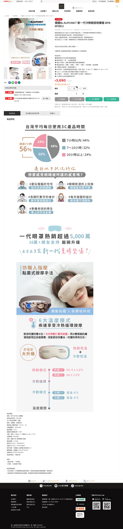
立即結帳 (112, 99)
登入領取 (45, 98)
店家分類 (32, 11)
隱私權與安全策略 (16, 504)
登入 (95, 1)
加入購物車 (95, 99)
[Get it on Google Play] (107, 503)
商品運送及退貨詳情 (32, 113)
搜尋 (117, 6)
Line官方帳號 (63, 486)
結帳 (117, 1)
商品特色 (12, 113)
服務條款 (79, 11)
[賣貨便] (80, 510)
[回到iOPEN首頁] (8, 1)
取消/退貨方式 (31, 504)
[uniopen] (80, 505)
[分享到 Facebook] (9, 82)
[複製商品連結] (19, 82)
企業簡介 (13, 499)
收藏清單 (103, 1)
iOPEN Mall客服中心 (48, 504)
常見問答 (67, 11)
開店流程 (44, 507)
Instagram (78, 486)
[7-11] (80, 500)
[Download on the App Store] (96, 503)
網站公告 (55, 11)
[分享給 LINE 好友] (12, 82)
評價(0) (52, 113)
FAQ (28, 507)
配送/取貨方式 (31, 502)
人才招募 (13, 507)
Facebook (47, 486)
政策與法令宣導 (15, 510)
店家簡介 (43, 11)
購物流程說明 (30, 499)
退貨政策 (91, 11)
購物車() (112, 1)
